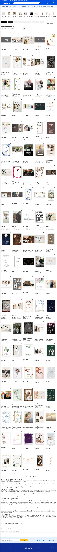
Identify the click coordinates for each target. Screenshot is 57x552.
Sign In (53, 0)
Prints (10, 6)
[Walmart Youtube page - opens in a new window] (43, 540)
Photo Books (33, 6)
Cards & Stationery (15, 6)
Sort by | (48, 23)
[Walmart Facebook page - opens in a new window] (37, 540)
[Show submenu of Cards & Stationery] (17, 6)
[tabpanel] (3, 15)
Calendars (48, 6)
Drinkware (44, 6)
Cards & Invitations (3, 9)
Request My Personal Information (28, 548)
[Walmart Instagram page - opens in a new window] (45, 540)
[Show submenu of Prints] (11, 6)
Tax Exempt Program (5, 547)
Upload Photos (26, 0)
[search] (24, 28)
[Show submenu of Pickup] (8, 6)
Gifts (37, 6)
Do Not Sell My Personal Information (48, 547)
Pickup (7, 6)
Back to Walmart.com (5, 0)
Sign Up (24, 540)
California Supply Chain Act (38, 547)
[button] (6, 33)
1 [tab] (27, 18)
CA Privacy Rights (30, 547)
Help (42, 3)
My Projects (15, 0)
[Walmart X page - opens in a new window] (39, 540)
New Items (3, 6)
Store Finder (11, 0)
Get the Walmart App (12, 547)
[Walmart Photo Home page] (7, 3)
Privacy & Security (24, 547)
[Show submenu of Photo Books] (35, 6)
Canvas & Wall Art (24, 6)
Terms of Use (18, 547)
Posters (20, 6)
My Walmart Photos (20, 0)
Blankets (29, 6)
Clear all (45, 21)
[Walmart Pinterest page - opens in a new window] (41, 540)
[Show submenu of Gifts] (38, 6)
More (52, 6)
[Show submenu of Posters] (21, 6)
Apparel (40, 6)
